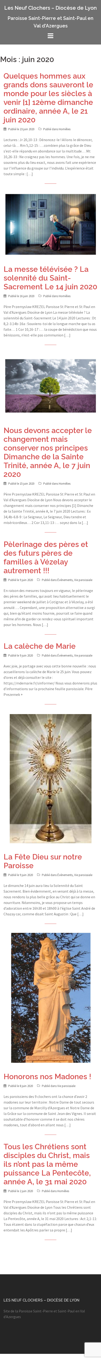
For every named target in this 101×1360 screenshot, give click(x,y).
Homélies (64, 129)
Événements (65, 580)
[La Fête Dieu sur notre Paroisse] (50, 778)
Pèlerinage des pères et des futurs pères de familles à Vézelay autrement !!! (46, 557)
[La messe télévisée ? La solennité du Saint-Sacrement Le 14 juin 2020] (50, 224)
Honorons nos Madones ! (47, 1076)
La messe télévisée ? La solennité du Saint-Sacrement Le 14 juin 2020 (50, 278)
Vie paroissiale (83, 580)
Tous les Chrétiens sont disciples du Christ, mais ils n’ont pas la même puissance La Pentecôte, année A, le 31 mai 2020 (47, 1164)
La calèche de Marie (40, 646)
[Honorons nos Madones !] (50, 998)
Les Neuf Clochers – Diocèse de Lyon (50, 8)
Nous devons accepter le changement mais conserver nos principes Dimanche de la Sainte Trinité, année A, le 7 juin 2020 (48, 452)
